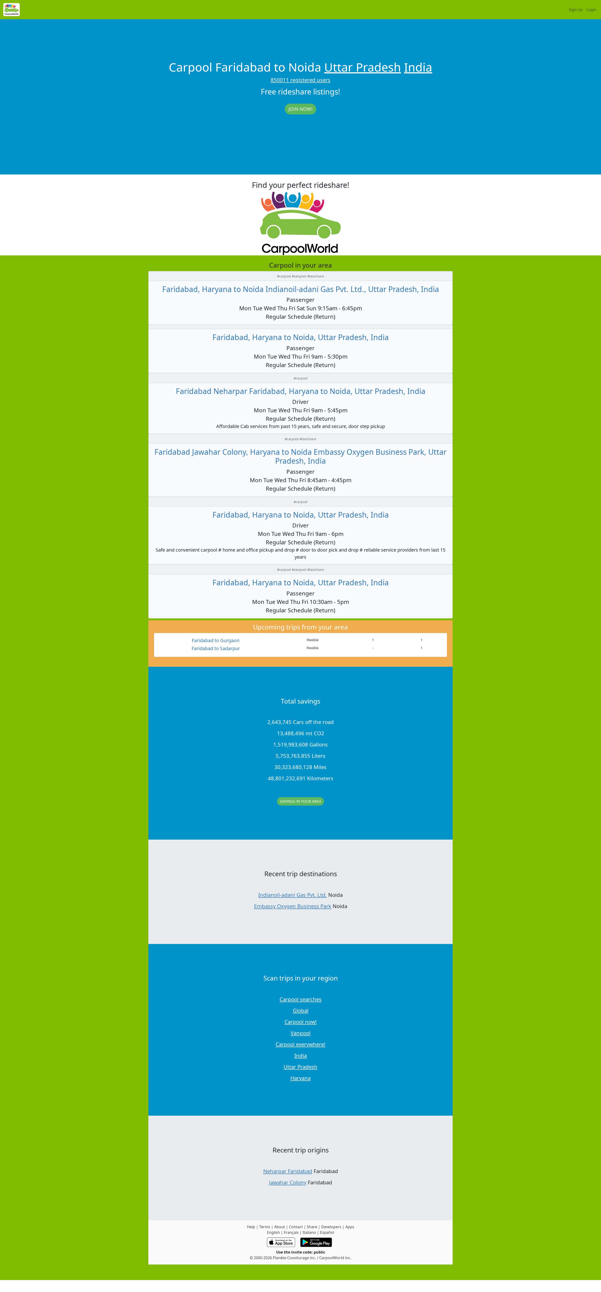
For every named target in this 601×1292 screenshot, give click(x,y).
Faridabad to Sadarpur (216, 648)
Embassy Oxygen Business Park (292, 905)
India (418, 67)
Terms (264, 1226)
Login (591, 9)
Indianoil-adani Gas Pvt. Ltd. (292, 894)
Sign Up (576, 9)
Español (327, 1232)
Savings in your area (300, 801)
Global (300, 1010)
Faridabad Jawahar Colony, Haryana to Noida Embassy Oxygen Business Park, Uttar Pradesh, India (300, 456)
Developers (331, 1226)
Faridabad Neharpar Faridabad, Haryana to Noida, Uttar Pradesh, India (300, 391)
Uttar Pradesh (362, 67)
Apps (349, 1226)
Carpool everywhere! (300, 1044)
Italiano (309, 1232)
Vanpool (301, 1032)
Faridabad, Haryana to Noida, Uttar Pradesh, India (300, 337)
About (279, 1226)
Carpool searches (301, 999)
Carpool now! (301, 1021)
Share (312, 1226)
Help (251, 1226)
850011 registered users (300, 79)
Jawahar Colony (287, 1182)
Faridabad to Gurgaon (215, 640)
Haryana (300, 1077)
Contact (296, 1226)
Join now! (300, 109)
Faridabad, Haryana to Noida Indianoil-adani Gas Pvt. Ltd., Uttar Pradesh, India (300, 289)
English (273, 1232)
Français (291, 1232)
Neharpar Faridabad (287, 1171)
